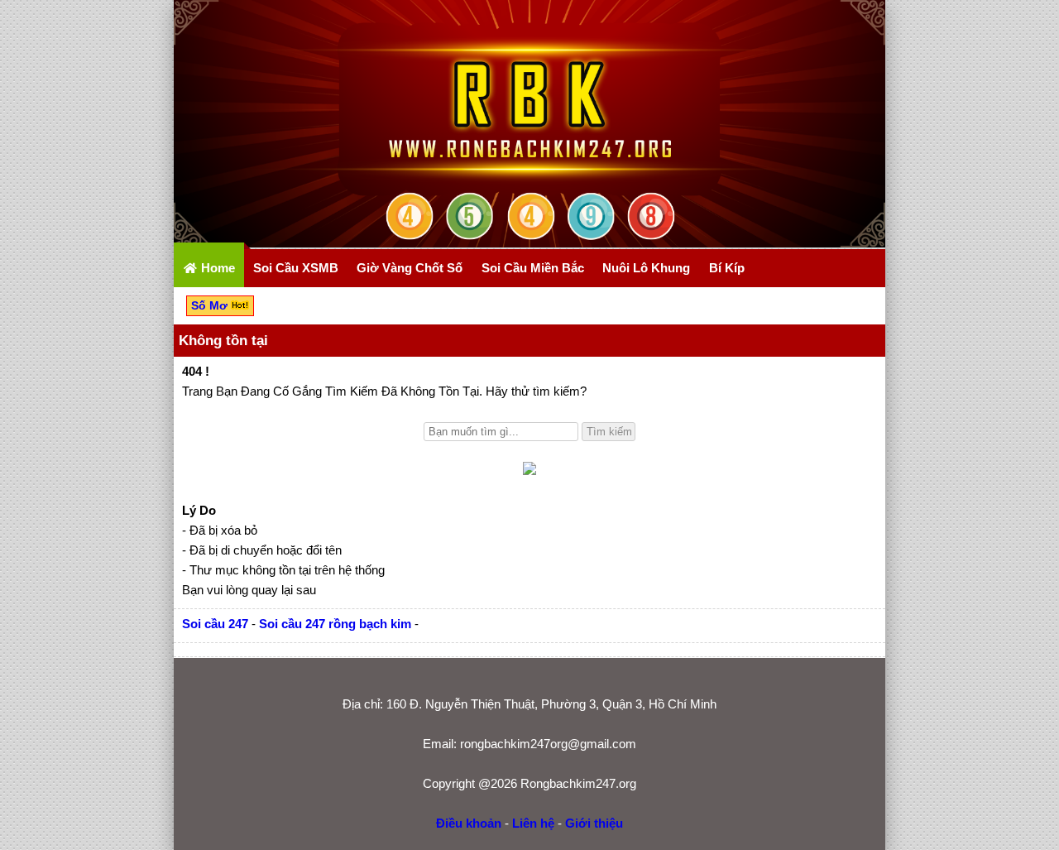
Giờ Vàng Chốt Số (409, 268)
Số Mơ (211, 305)
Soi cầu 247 (215, 624)
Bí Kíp (727, 268)
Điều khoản (468, 823)
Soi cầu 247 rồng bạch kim (335, 624)
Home (216, 268)
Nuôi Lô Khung (646, 268)
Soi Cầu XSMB (295, 268)
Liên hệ (533, 823)
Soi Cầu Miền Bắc (533, 268)
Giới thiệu (594, 823)
